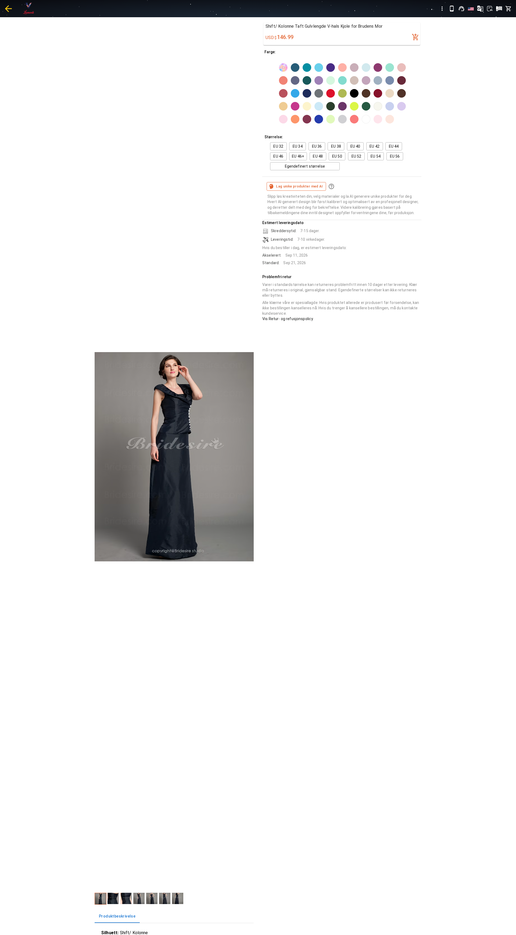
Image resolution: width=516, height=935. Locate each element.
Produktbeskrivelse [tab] (117, 916)
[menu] (442, 8)
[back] (8, 8)
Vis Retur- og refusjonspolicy (287, 319)
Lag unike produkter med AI (299, 186)
